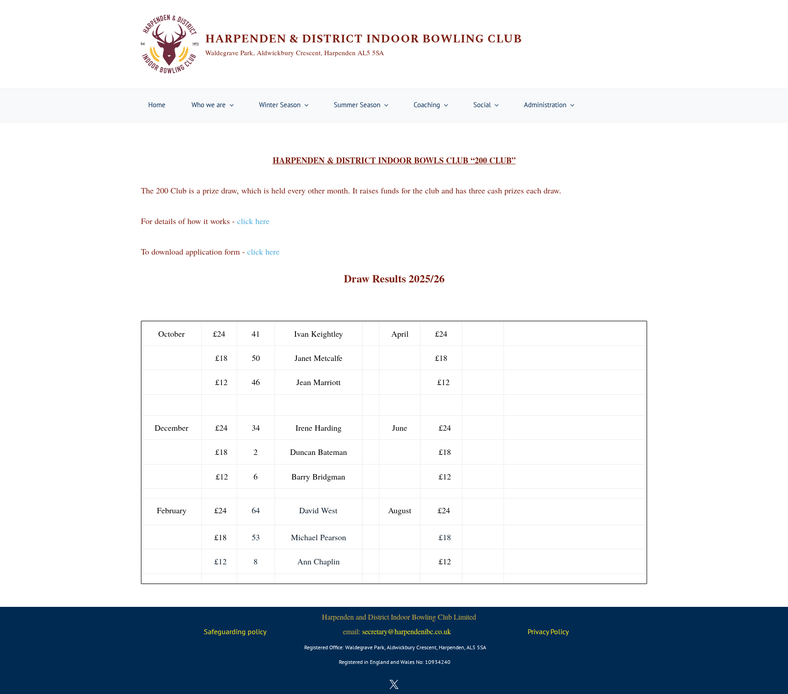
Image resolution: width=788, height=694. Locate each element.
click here (253, 220)
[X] (394, 684)
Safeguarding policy (235, 631)
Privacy (539, 631)
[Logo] (169, 44)
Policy (559, 631)
